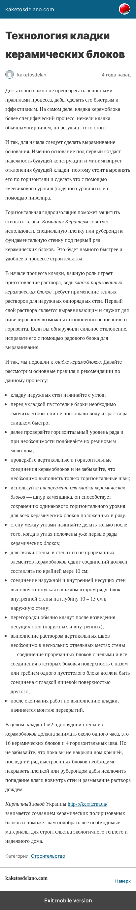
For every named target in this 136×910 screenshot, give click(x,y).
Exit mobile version (68, 900)
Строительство (48, 856)
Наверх (123, 881)
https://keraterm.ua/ (87, 803)
